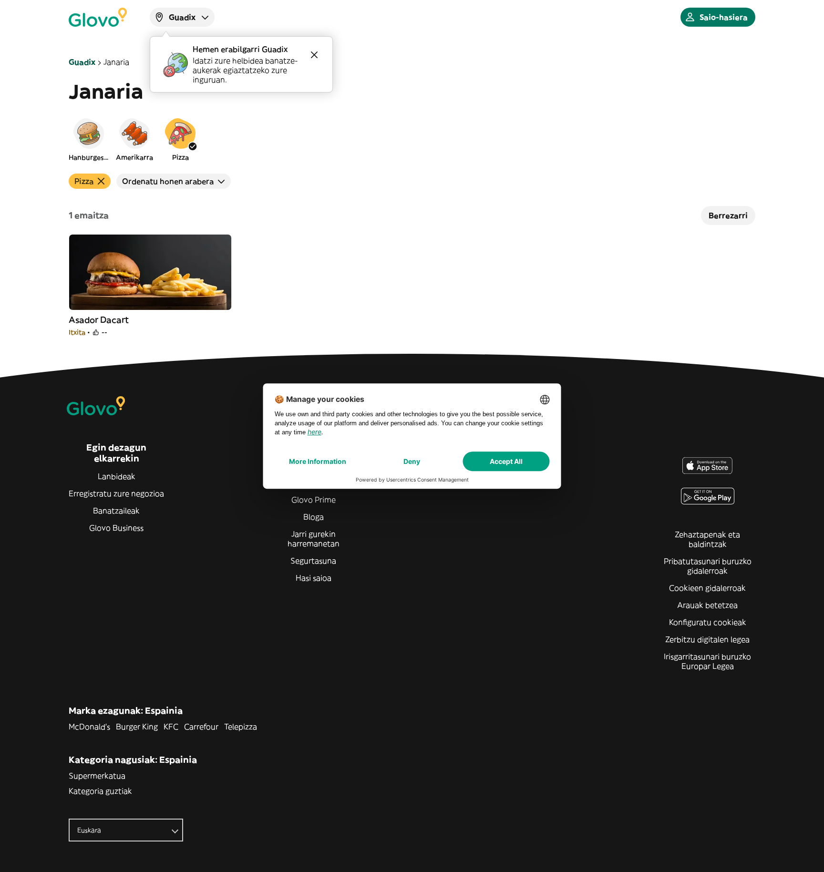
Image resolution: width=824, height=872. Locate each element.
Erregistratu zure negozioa (116, 493)
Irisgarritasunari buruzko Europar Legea (707, 661)
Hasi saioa (313, 578)
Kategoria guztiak (100, 791)
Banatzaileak (116, 510)
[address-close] (314, 54)
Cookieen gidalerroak (707, 588)
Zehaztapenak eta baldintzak (707, 539)
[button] (89, 139)
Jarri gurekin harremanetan (314, 538)
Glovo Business (116, 528)
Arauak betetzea (707, 605)
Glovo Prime (313, 499)
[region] (412, 139)
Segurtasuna (313, 560)
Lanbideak (116, 476)
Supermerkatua (97, 775)
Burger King (137, 726)
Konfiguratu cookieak (707, 622)
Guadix (82, 62)
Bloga (313, 517)
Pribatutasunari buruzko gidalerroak (708, 565)
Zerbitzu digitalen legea (707, 639)
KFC (171, 726)
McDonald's (89, 726)
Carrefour (201, 726)
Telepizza (240, 726)
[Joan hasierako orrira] (98, 17)
